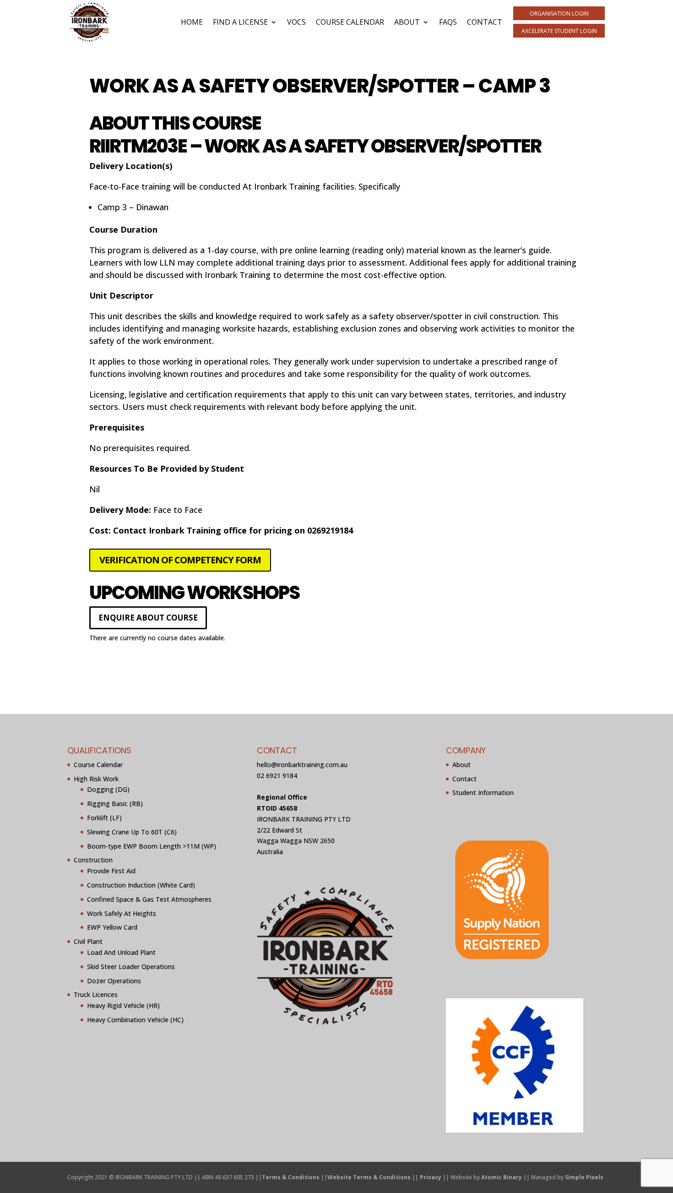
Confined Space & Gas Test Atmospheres (149, 899)
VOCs (296, 22)
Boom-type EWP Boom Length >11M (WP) (151, 846)
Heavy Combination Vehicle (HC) (135, 1019)
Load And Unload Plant (121, 952)
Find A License (240, 22)
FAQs (448, 22)
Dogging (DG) (108, 789)
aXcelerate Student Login (559, 31)
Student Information (483, 792)
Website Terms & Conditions (369, 1177)
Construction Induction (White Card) (141, 885)
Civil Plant (88, 941)
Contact (484, 22)
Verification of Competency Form (180, 560)
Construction (93, 859)
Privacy (430, 1177)
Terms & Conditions (291, 1177)
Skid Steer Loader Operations (131, 966)
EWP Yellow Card (112, 927)
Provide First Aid (111, 870)
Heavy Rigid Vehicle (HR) (123, 1005)
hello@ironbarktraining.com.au (302, 764)
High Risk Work (96, 778)
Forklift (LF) (104, 817)
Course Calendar (350, 22)
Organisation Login (559, 13)
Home (192, 22)
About (407, 22)
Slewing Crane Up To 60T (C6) (132, 832)
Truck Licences (96, 994)
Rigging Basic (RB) (115, 803)
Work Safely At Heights (121, 913)
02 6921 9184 (277, 775)
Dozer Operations (114, 980)
